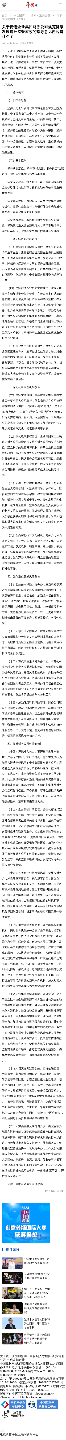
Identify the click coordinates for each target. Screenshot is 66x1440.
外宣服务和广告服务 (25, 1356)
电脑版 (11, 1420)
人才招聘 (45, 1356)
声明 (9, 1359)
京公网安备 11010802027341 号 (42, 1382)
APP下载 (10, 1426)
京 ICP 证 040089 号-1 (14, 1378)
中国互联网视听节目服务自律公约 (21, 1363)
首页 (4, 15)
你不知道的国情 (40, 15)
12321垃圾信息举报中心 (19, 1367)
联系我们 (57, 1356)
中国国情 (19, 15)
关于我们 (6, 1356)
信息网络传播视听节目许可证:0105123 (25, 1386)
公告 (3, 1359)
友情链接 (19, 1359)
